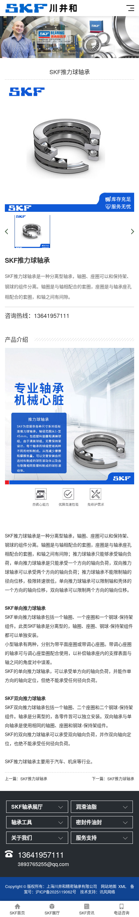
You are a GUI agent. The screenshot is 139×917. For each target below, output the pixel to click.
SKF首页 (17, 912)
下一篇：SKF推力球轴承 (113, 778)
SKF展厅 (52, 912)
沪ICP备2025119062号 (56, 891)
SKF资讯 (86, 912)
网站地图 (108, 886)
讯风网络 (107, 891)
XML (122, 886)
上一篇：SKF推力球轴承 (26, 778)
